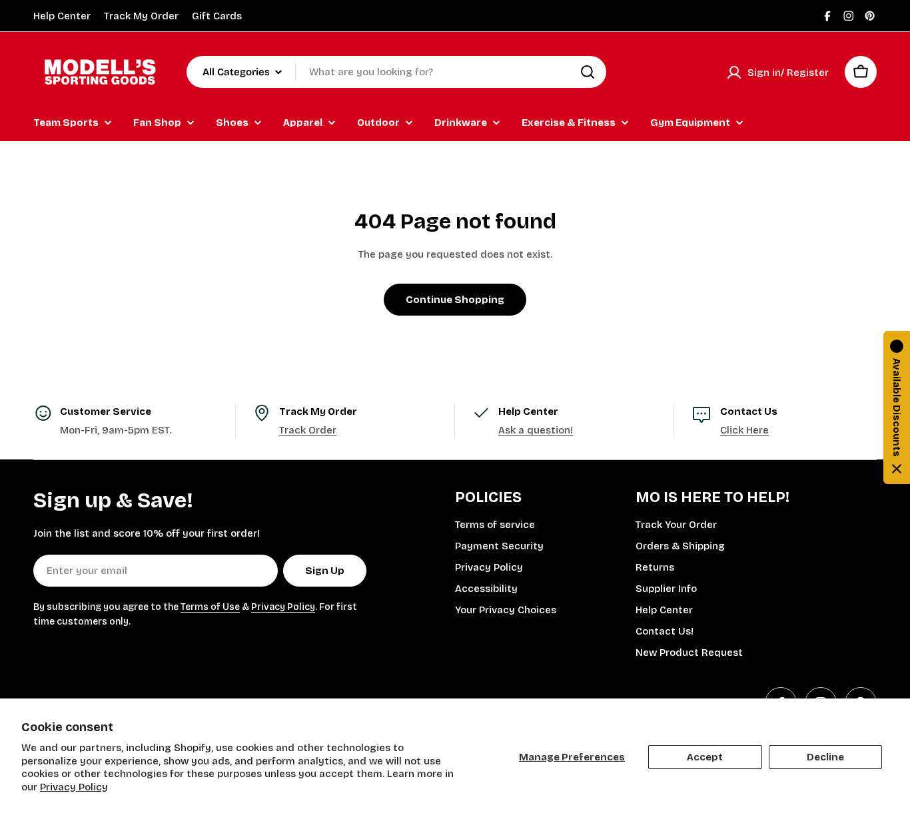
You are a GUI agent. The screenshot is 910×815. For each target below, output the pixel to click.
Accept (705, 757)
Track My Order (141, 16)
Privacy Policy (74, 787)
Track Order (307, 430)
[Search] (588, 72)
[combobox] (396, 72)
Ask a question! (535, 430)
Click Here (744, 430)
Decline (825, 757)
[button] (896, 407)
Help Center (62, 16)
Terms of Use (210, 607)
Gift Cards (217, 16)
